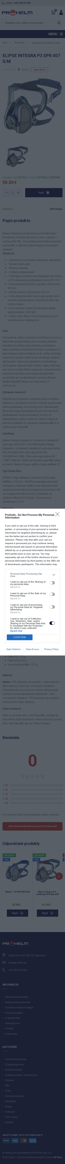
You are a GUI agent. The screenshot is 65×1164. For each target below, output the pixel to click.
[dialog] (32, 582)
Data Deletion (13, 649)
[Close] (58, 515)
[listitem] (32, 575)
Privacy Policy (51, 649)
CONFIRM (20, 637)
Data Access (32, 649)
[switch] (52, 582)
